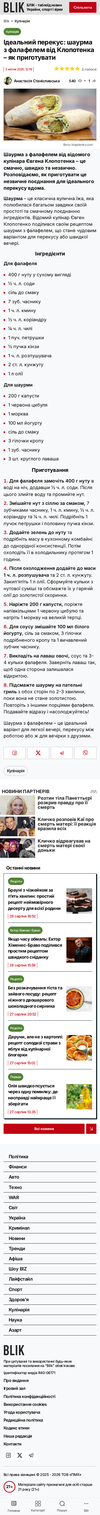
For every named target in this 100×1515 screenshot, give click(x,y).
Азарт (15, 1330)
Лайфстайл (21, 1279)
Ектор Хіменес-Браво (25, 930)
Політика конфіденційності (29, 1396)
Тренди (17, 1248)
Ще (86, 1510)
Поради (15, 1077)
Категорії (38, 1510)
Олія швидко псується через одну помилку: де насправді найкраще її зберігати (33, 1094)
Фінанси (17, 1166)
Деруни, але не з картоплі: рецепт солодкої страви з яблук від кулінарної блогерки (35, 1045)
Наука (15, 1319)
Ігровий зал (14, 1388)
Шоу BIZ (18, 1268)
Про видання (16, 1380)
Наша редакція (18, 1436)
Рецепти (16, 881)
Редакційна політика (23, 1420)
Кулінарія (12, 32)
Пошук (62, 1510)
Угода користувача (22, 1412)
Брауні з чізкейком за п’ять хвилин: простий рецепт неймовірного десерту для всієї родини (34, 899)
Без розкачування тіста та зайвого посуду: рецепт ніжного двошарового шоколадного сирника (35, 996)
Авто (14, 1176)
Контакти (13, 1443)
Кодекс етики (16, 1427)
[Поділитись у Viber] (85, 753)
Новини (17, 1238)
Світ (13, 1207)
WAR (14, 1197)
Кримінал (19, 1228)
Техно (15, 1187)
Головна (14, 1510)
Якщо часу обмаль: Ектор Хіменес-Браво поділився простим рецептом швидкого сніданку (35, 948)
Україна (17, 1217)
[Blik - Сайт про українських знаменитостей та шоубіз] (14, 1353)
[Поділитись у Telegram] (62, 753)
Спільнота (83, 7)
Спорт (15, 1289)
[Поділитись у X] (38, 753)
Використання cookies (25, 1404)
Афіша (15, 1258)
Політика (18, 1156)
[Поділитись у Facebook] (15, 753)
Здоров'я (19, 1299)
